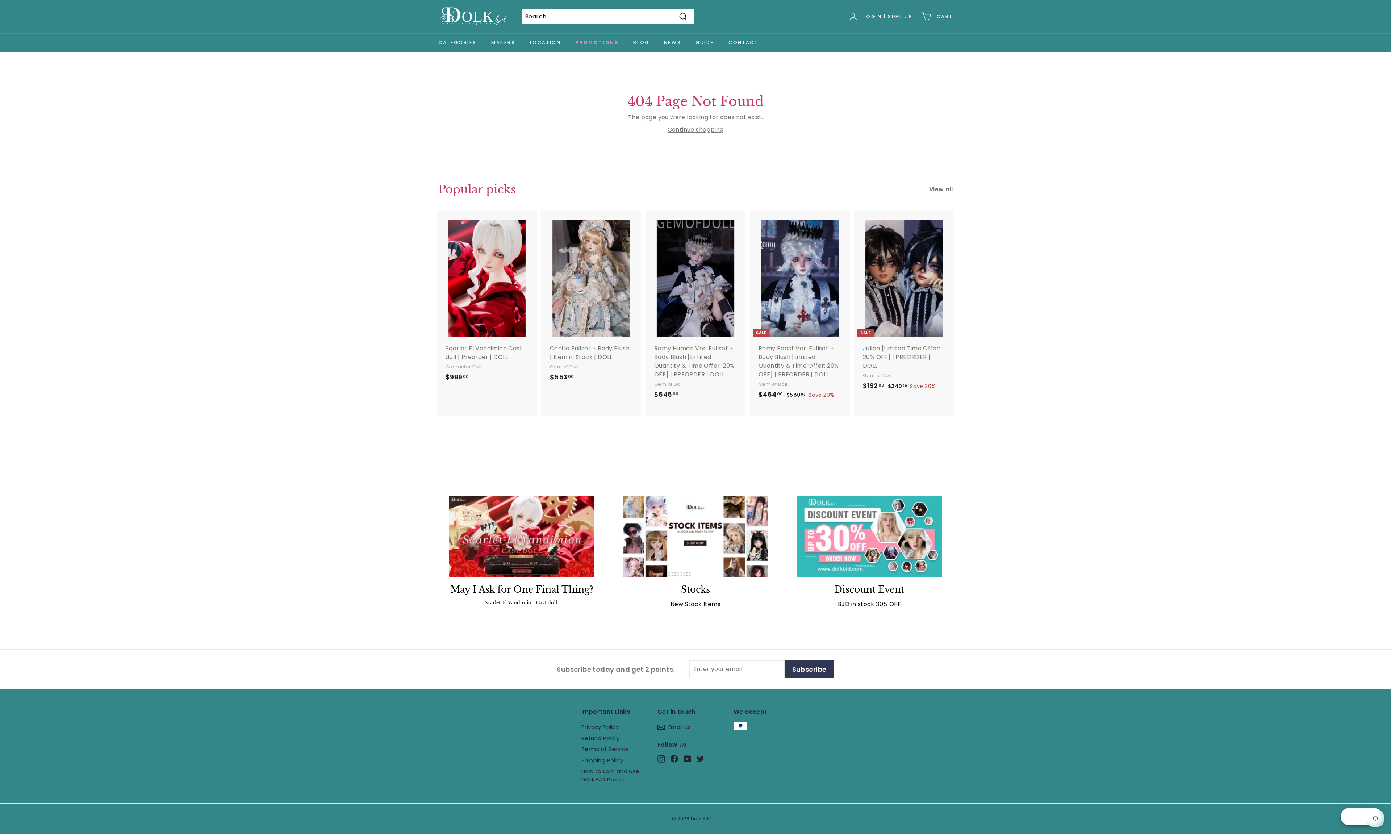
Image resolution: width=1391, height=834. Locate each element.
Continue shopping (696, 129)
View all (941, 189)
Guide (705, 42)
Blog (641, 42)
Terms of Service (605, 749)
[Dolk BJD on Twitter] (700, 759)
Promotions (597, 42)
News (672, 42)
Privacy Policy (600, 727)
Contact (743, 42)
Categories (457, 42)
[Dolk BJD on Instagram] (661, 759)
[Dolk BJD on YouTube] (687, 759)
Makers (503, 42)
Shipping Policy (602, 760)
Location (545, 42)
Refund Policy (600, 738)
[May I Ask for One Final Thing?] (521, 536)
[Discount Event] (869, 536)
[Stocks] (695, 536)
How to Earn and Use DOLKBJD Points (610, 775)
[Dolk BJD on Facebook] (674, 759)
